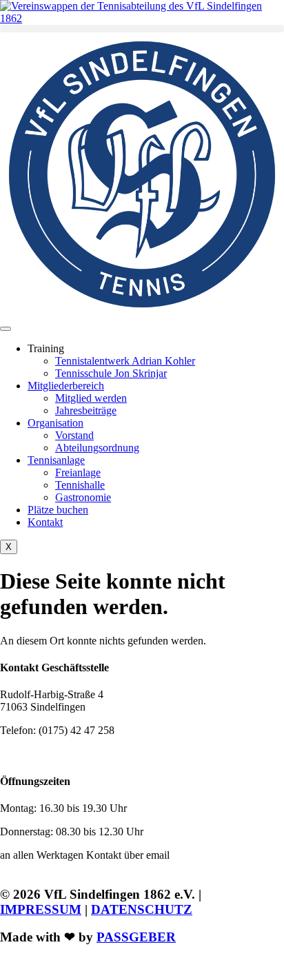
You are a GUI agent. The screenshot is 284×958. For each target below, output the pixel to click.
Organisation (55, 423)
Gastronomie (83, 497)
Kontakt (45, 522)
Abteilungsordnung (97, 447)
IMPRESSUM (40, 909)
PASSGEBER (136, 937)
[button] (142, 28)
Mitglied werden (91, 398)
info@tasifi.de (66, 754)
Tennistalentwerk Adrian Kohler (125, 361)
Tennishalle (80, 485)
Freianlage (78, 472)
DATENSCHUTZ (141, 909)
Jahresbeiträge (85, 410)
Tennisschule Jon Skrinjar (111, 373)
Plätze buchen (58, 510)
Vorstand (74, 435)
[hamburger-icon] (5, 329)
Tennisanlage (56, 460)
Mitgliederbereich (66, 385)
